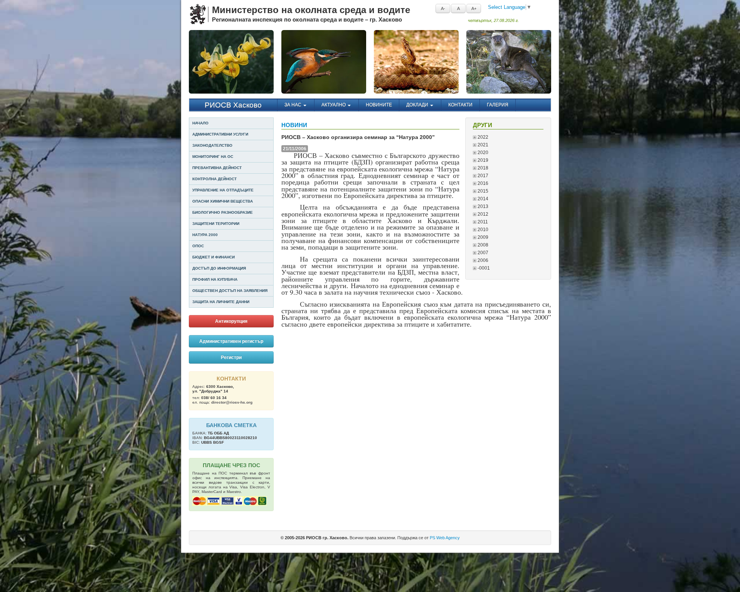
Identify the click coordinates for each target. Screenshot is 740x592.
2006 (482, 260)
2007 (482, 252)
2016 (482, 183)
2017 (482, 175)
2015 (482, 191)
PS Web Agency (445, 537)
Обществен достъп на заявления (229, 290)
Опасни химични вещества (222, 201)
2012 (482, 214)
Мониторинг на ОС (212, 156)
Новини (294, 125)
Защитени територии (215, 223)
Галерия (497, 104)
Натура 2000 (205, 235)
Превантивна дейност (217, 168)
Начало (200, 123)
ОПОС (198, 246)
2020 (482, 152)
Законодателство (212, 145)
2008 (482, 245)
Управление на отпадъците (223, 190)
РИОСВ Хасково (233, 105)
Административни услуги (220, 134)
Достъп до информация (219, 268)
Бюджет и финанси (213, 257)
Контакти (460, 104)
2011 (482, 222)
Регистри (231, 357)
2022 (482, 137)
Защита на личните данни (220, 302)
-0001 (483, 268)
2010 (482, 229)
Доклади (417, 104)
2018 (482, 168)
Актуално (334, 104)
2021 (482, 145)
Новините (379, 104)
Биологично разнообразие (222, 212)
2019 (482, 160)
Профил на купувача (214, 279)
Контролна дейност (214, 179)
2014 (482, 198)
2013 (482, 206)
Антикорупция (231, 321)
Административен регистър (231, 341)
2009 (482, 237)
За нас (293, 104)
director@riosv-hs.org (231, 402)
